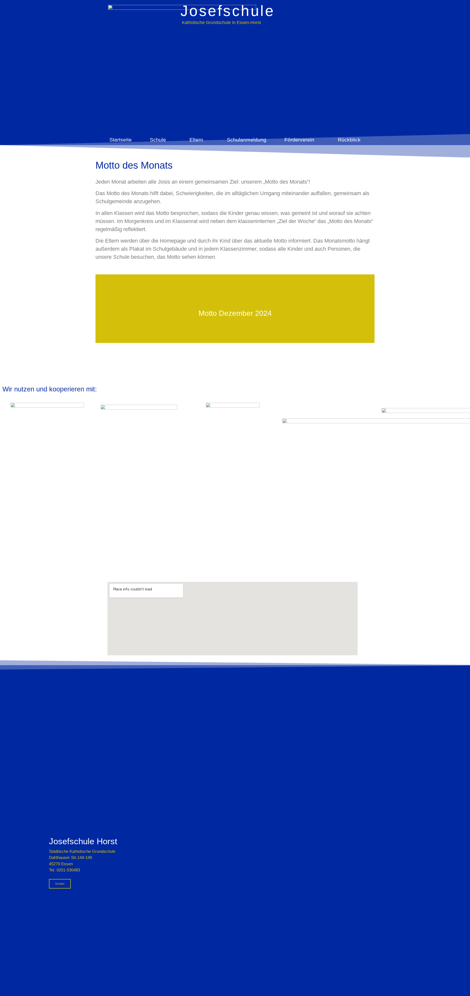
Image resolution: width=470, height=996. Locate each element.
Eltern (196, 139)
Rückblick (349, 139)
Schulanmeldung (246, 139)
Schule (158, 139)
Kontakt (59, 883)
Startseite (120, 139)
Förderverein (299, 139)
